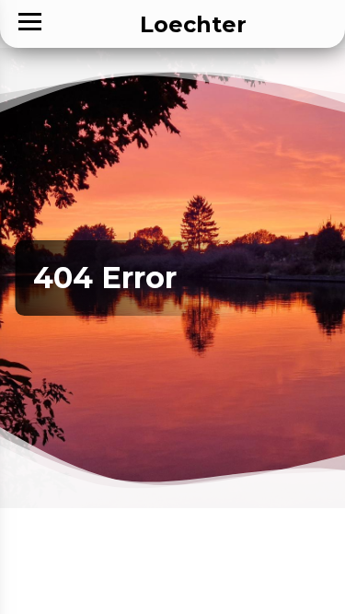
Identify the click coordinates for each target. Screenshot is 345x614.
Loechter (193, 24)
